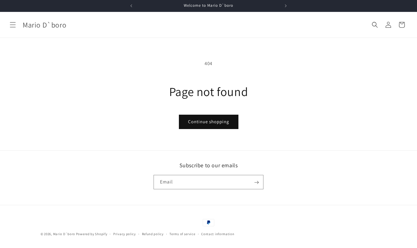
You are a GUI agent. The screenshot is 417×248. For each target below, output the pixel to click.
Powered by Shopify (91, 234)
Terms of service (182, 233)
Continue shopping (208, 121)
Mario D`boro (64, 234)
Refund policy (153, 233)
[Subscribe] (256, 182)
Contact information (217, 233)
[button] (13, 24)
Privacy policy (124, 233)
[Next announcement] (285, 6)
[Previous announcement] (131, 6)
